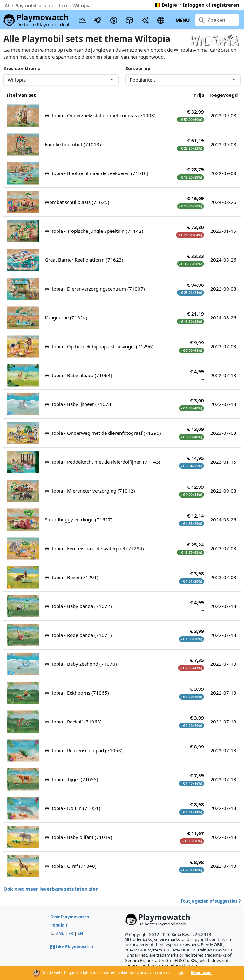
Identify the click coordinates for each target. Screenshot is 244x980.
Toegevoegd (223, 95)
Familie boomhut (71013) (73, 144)
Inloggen (194, 5)
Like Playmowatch (74, 947)
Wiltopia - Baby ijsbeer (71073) (79, 404)
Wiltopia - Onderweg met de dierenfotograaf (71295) (103, 433)
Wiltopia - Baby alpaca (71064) (78, 375)
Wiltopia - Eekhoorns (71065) (77, 692)
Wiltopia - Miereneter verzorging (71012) (90, 490)
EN (80, 933)
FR (70, 933)
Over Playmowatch (69, 917)
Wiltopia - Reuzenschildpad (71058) (84, 750)
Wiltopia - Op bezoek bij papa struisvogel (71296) (99, 346)
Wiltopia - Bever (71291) (71, 577)
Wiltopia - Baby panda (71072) (78, 606)
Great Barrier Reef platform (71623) (84, 260)
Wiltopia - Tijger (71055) (71, 779)
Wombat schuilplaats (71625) (77, 202)
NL (61, 933)
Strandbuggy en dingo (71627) (78, 519)
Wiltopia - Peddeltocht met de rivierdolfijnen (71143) (102, 462)
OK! (181, 973)
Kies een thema (22, 68)
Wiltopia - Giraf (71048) (71, 866)
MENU (182, 20)
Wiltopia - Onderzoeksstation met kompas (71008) (100, 115)
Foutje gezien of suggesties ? (211, 901)
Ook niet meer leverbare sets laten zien (51, 888)
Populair (59, 925)
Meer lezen (201, 972)
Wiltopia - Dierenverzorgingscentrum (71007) (95, 288)
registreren (225, 5)
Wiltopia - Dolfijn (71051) (72, 808)
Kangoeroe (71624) (66, 317)
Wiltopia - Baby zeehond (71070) (81, 664)
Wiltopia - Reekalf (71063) (73, 721)
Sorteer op (138, 68)
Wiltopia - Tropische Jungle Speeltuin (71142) (94, 231)
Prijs (198, 95)
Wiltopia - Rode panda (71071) (78, 635)
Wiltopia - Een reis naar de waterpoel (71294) (94, 548)
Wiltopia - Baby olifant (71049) (78, 837)
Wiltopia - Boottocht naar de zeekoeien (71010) (96, 173)
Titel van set (21, 95)
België (169, 5)
